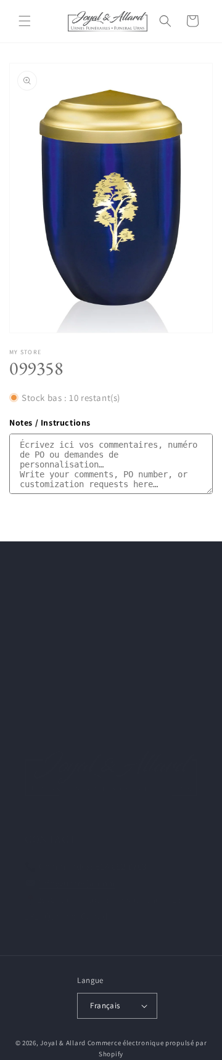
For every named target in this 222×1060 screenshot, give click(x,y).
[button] (24, 20)
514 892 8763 (121, 866)
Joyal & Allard (63, 1042)
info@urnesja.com (77, 883)
